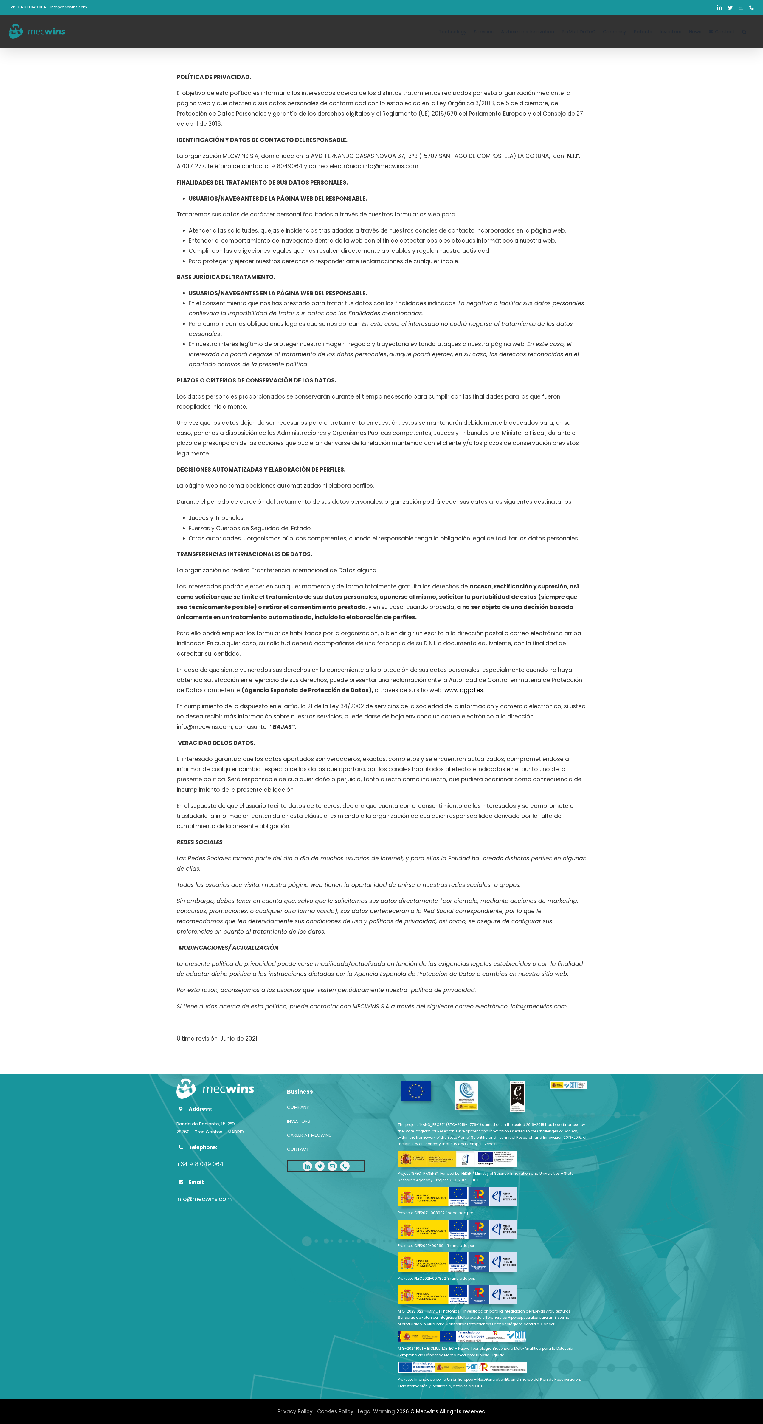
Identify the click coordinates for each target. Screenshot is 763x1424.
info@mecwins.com (68, 7)
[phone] (345, 1166)
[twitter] (320, 1166)
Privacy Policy (295, 1411)
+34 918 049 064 (200, 1164)
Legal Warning (376, 1411)
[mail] (332, 1166)
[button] (744, 31)
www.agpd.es (463, 690)
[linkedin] (307, 1166)
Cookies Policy (335, 1411)
